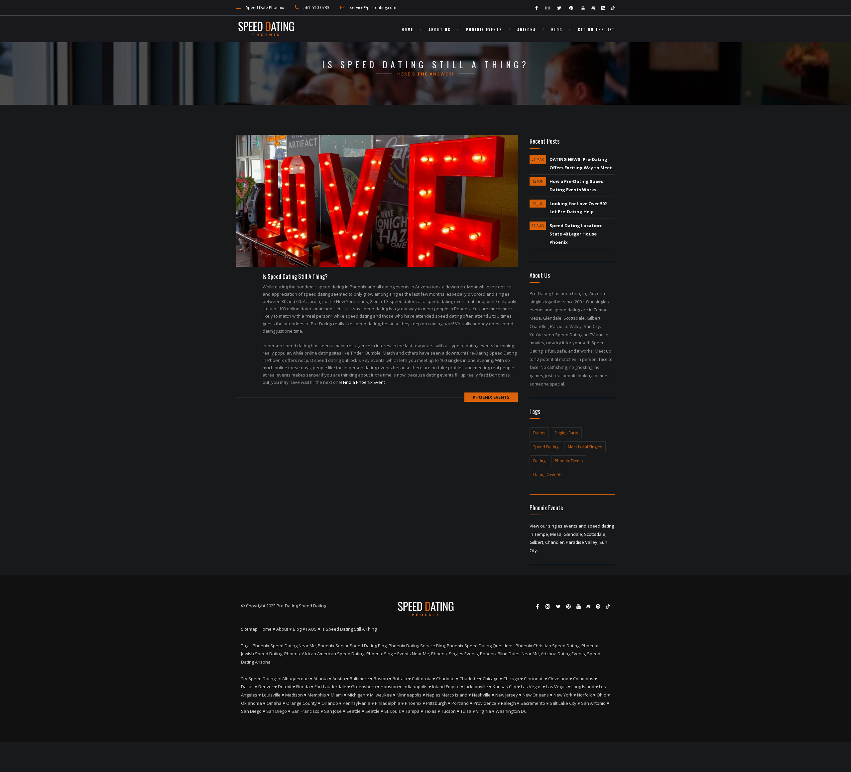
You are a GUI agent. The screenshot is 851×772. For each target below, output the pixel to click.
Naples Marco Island (446, 695)
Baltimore (359, 679)
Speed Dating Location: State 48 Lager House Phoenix (575, 234)
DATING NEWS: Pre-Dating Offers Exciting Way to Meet (580, 163)
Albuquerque (295, 679)
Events (539, 433)
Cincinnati (534, 679)
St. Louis (392, 711)
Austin (338, 679)
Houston (389, 687)
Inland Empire (446, 687)
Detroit (285, 687)
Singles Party (566, 433)
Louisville (271, 695)
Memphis (316, 695)
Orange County (301, 703)
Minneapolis (409, 695)
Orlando (329, 703)
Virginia (483, 711)
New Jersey (506, 695)
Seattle (353, 711)
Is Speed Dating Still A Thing (349, 629)
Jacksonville (476, 687)
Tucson (448, 711)
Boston (381, 679)
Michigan (356, 695)
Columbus (583, 679)
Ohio (601, 695)
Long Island (582, 687)
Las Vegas (531, 687)
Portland (460, 703)
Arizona (526, 29)
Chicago (491, 679)
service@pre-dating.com (373, 7)
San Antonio (593, 703)
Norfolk (584, 695)
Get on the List (596, 29)
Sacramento (533, 703)
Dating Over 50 (547, 474)
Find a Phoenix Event (364, 382)
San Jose (333, 711)
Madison (294, 695)
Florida (303, 687)
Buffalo (400, 679)
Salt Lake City (563, 703)
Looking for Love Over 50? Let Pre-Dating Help (578, 208)
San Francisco (305, 711)
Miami (337, 695)
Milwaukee (381, 695)
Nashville (481, 695)
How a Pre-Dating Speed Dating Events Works (576, 185)
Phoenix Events (484, 29)
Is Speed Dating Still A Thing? (295, 276)
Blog (556, 29)
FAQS (311, 629)
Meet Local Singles (585, 447)
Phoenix (413, 703)
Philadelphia (387, 703)
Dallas (247, 687)
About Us (439, 29)
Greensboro (363, 687)
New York (562, 695)
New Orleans (536, 695)
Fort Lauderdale (330, 687)
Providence (484, 703)
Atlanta (320, 679)
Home (407, 29)
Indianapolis (415, 687)
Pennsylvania (356, 703)
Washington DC (511, 711)
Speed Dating (545, 447)
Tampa (413, 711)
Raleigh (508, 703)
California (421, 679)
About (282, 629)
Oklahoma (251, 703)
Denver (265, 687)
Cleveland (558, 679)
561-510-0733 (316, 7)
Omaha (274, 703)
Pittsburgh (436, 703)
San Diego (251, 711)
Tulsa (465, 711)
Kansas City (504, 687)
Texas (430, 711)
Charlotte (445, 679)
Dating (539, 461)
